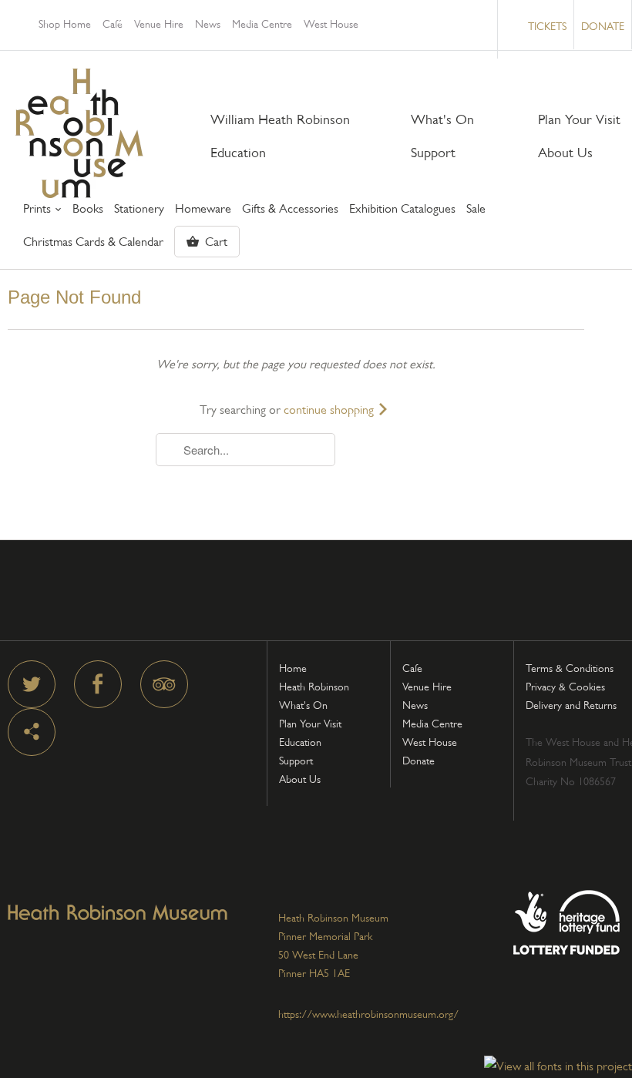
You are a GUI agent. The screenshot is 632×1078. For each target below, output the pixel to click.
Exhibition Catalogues (402, 209)
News (207, 24)
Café (113, 24)
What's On (442, 120)
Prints (38, 209)
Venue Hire (158, 24)
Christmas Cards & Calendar (93, 242)
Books (87, 209)
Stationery (139, 209)
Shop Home (65, 24)
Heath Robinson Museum (79, 133)
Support (433, 153)
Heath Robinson (314, 686)
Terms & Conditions (570, 668)
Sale (476, 209)
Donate (418, 760)
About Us (565, 153)
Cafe (412, 668)
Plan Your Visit (579, 120)
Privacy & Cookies (565, 686)
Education (238, 153)
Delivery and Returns (571, 705)
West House (331, 24)
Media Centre (262, 24)
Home (293, 668)
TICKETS (547, 26)
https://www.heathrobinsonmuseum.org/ (368, 1014)
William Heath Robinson (280, 120)
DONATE (602, 26)
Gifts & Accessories (290, 209)
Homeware (203, 209)
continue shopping (330, 409)
